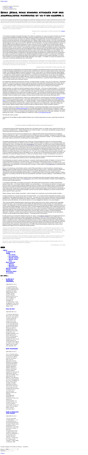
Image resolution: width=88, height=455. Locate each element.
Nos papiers (10, 262)
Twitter (3, 453)
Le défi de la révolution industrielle (10, 280)
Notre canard (11, 268)
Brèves (11, 264)
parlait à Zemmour (60, 97)
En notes (12, 255)
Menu (5, 250)
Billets (11, 7)
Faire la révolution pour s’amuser (12, 412)
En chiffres (13, 256)
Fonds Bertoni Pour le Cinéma (11, 271)
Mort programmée (12, 348)
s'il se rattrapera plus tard (44, 112)
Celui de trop (10, 309)
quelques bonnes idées (22, 108)
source (63, 31)
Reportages (13, 267)
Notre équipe (14, 258)
